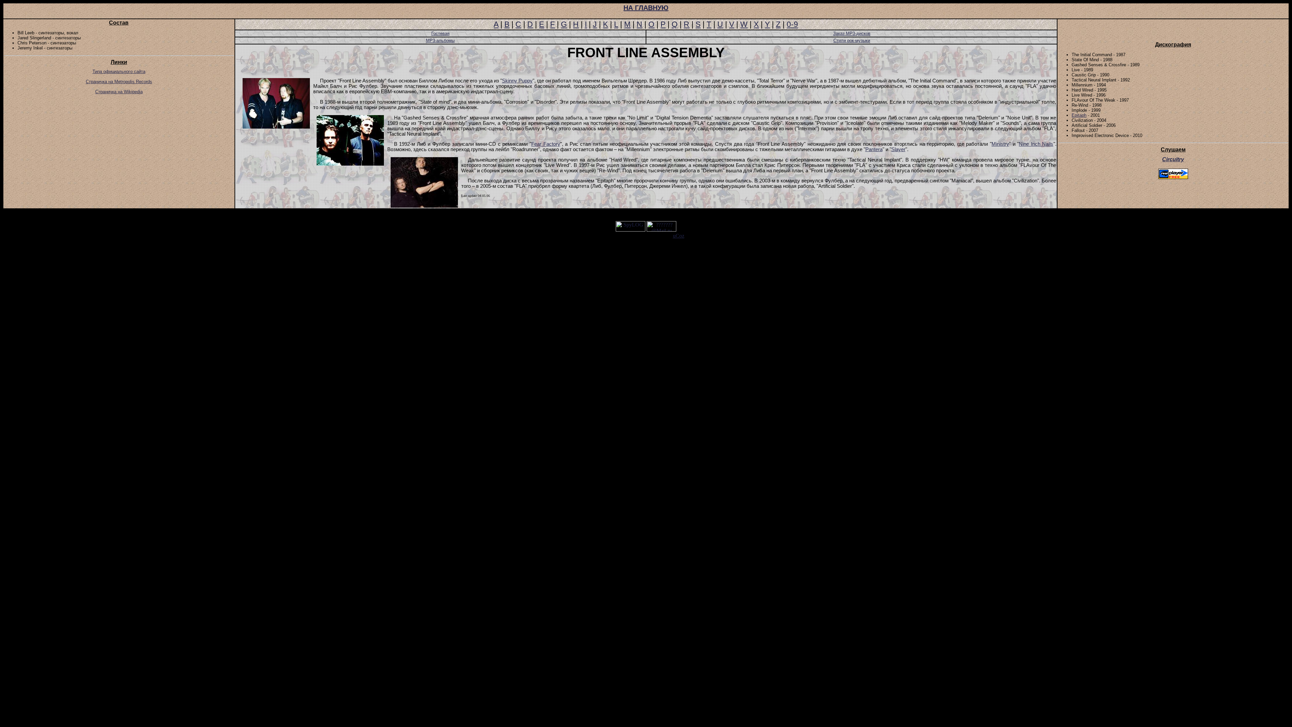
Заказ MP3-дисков (851, 33)
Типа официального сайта (119, 71)
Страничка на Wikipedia (119, 91)
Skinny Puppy (517, 80)
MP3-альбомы (440, 40)
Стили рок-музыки (851, 40)
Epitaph (1079, 115)
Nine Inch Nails (1036, 144)
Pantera (874, 149)
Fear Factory (545, 144)
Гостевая (440, 33)
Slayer (898, 149)
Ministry (1000, 144)
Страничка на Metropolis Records (119, 81)
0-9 (792, 24)
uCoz (678, 236)
